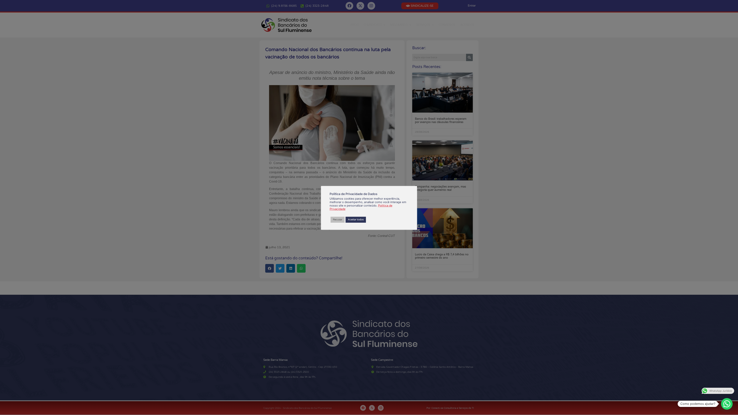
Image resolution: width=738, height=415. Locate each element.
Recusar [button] (337, 219)
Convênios (447, 25)
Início (354, 25)
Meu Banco (399, 25)
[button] (727, 404)
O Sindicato (373, 25)
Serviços (423, 25)
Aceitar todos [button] (356, 219)
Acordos (467, 25)
